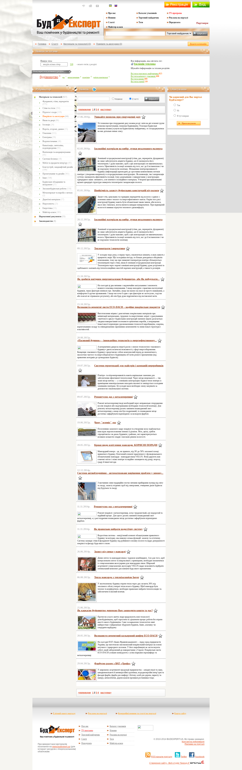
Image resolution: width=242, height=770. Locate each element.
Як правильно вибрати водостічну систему (118, 529)
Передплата (174, 22)
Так (178, 105)
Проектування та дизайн (56, 174)
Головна (42, 44)
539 (71, 64)
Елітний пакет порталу (64, 713)
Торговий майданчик (149, 17)
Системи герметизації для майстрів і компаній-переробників (129, 365)
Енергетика (50, 208)
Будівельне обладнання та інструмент (54, 183)
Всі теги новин (137, 79)
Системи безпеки (52, 159)
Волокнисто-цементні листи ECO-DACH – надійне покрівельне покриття (118, 307)
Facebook (199, 756)
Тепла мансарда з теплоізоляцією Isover (116, 577)
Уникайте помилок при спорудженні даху (117, 117)
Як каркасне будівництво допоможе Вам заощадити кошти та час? (115, 610)
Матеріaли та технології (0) (77, 44)
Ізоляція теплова (145, 63)
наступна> (105, 109)
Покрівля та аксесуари (56, 116)
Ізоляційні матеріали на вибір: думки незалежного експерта (128, 148)
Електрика (49, 137)
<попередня (84, 109)
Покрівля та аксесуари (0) (109, 44)
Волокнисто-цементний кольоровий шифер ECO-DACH (125, 635)
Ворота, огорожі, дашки (55, 129)
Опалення (49, 133)
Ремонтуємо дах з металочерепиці (113, 397)
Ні (178, 110)
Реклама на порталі (178, 17)
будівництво (49, 77)
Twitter (184, 756)
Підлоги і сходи (52, 112)
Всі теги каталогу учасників (143, 76)
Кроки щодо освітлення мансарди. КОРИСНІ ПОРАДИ (125, 445)
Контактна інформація (193, 741)
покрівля (86, 77)
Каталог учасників (148, 13)
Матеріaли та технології (53, 97)
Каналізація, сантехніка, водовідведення (53, 146)
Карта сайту (180, 713)
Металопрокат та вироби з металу (58, 194)
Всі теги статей (137, 81)
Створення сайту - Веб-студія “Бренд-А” (169, 763)
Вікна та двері (51, 120)
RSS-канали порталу (161, 756)
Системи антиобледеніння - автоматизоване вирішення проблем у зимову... (120, 473)
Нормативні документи (52, 216)
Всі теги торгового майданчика (145, 73)
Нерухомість (50, 203)
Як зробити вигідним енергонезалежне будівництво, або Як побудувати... (118, 279)
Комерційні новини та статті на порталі (137, 713)
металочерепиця (73, 77)
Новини (112, 17)
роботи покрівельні (100, 77)
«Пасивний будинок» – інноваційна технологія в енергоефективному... (117, 340)
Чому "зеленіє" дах (105, 422)
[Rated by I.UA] (145, 730)
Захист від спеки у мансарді (110, 551)
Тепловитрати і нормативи (109, 248)
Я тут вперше (183, 116)
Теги (141, 22)
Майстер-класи (115, 27)
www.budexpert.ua (61, 746)
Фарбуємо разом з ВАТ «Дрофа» (112, 663)
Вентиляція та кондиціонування (57, 153)
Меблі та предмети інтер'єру (57, 163)
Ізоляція (48, 124)
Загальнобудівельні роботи (57, 188)
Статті (111, 22)
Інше (47, 178)
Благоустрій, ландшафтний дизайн (58, 168)
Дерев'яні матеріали (53, 199)
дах (63, 77)
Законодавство (47, 221)
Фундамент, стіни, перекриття (56, 102)
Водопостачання (52, 141)
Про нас (112, 13)
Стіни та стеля (51, 108)
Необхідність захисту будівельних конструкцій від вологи (126, 190)
